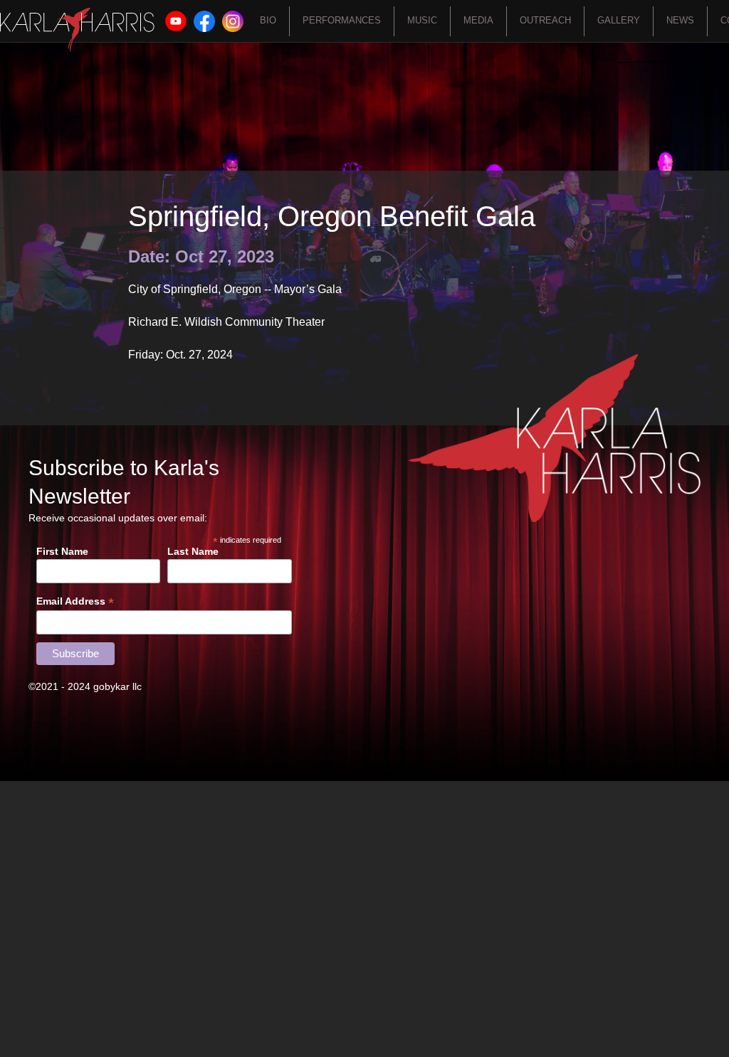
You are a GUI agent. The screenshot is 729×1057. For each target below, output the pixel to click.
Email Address (75, 601)
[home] (77, 30)
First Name (62, 551)
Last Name (193, 551)
